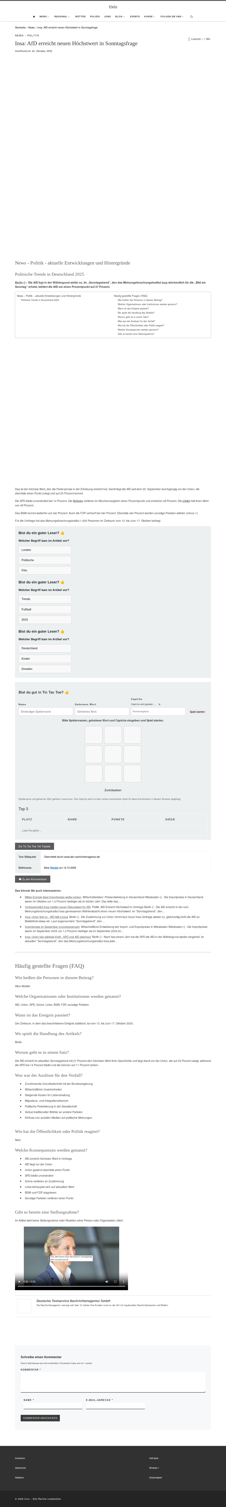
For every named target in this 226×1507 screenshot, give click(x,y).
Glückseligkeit (155, 1477)
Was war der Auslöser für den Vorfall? (136, 321)
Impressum (20, 1458)
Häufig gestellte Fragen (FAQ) (130, 296)
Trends (26, 599)
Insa (165, 282)
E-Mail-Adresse (99, 1400)
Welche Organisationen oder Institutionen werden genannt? (147, 304)
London (26, 549)
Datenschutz (20, 1467)
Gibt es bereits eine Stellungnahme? (136, 333)
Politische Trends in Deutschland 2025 (40, 300)
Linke (186, 501)
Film (24, 570)
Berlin (19, 282)
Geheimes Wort (85, 704)
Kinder (26, 658)
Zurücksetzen (113, 790)
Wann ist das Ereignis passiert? (133, 308)
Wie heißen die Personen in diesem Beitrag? (140, 300)
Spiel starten (197, 712)
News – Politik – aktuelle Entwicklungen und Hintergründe (49, 296)
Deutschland (29, 648)
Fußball (26, 609)
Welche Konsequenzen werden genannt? (138, 329)
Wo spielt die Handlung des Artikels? (136, 312)
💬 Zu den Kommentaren (33, 879)
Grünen (78, 501)
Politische (28, 560)
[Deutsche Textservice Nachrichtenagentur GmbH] (24, 1306)
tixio (26, 1498)
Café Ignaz (154, 1458)
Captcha (136, 699)
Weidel (54, 868)
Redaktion (19, 1477)
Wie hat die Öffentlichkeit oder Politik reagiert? (141, 325)
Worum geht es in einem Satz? (133, 317)
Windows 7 (154, 1467)
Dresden (27, 668)
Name (22, 704)
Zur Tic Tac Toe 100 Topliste (34, 846)
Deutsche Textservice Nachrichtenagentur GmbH (73, 1300)
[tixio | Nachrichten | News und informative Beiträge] (113, 6)
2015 (25, 619)
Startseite (20, 27)
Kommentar (31, 1369)
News (31, 27)
